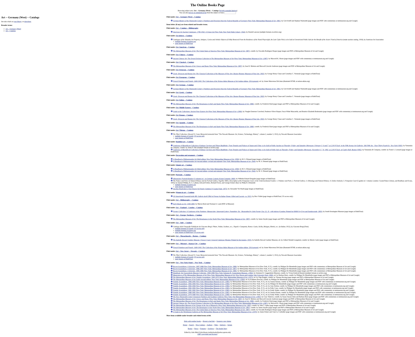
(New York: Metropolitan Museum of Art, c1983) (201, 288)
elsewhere (27, 21)
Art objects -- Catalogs (184, 36)
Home (185, 325)
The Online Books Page (207, 4)
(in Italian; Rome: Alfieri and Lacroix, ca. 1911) (212, 196)
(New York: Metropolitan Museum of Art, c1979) (215, 312)
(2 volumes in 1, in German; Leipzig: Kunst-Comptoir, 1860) (204, 179)
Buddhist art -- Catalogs (185, 142)
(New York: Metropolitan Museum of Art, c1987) (220, 58)
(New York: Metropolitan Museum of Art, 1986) (205, 271)
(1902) (267, 150)
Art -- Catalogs (11, 31)
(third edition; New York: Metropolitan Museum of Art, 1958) (206, 159)
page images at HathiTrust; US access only (189, 232)
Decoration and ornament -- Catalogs (189, 155)
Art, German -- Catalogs (185, 85)
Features (203, 329)
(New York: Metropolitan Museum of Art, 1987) (211, 51)
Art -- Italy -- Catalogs (184, 223)
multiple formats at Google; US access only (190, 136)
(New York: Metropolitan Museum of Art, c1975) (213, 277)
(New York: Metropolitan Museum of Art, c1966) (207, 111)
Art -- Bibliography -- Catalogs (187, 200)
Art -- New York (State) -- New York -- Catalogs (193, 263)
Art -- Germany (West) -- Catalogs (188, 17)
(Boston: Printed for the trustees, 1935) (212, 240)
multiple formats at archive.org (185, 41)
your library (18, 21)
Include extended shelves (228, 11)
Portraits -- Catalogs (183, 175)
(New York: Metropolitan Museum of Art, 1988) (213, 104)
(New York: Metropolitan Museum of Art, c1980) (201, 295)
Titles (216, 325)
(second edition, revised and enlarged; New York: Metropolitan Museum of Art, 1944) (214, 161)
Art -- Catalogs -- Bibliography (187, 28)
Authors (209, 325)
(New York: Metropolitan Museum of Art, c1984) (201, 284)
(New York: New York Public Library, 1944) (209, 32)
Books (190, 329)
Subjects (223, 325)
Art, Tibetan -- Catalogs (184, 130)
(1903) (287, 146)
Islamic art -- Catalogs (184, 165)
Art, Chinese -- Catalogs (184, 55)
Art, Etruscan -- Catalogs (185, 70)
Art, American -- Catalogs (185, 47)
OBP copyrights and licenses (207, 334)
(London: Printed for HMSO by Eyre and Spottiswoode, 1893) (247, 211)
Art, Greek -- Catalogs (184, 92)
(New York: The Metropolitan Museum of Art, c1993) (217, 297)
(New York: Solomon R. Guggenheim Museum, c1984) (213, 273)
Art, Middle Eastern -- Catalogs (187, 108)
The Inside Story (221, 329)
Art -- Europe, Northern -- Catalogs (189, 215)
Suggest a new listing (224, 321)
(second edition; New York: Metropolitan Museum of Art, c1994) (209, 279)
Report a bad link (209, 321)
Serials (229, 325)
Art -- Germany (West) (13, 29)
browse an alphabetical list (197, 13)
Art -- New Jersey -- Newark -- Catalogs (190, 251)
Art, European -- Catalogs (185, 77)
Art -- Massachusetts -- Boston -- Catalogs (191, 236)
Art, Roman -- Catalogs (184, 115)
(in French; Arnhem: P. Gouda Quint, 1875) (200, 189)
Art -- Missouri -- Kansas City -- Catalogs (191, 244)
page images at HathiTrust (184, 43)
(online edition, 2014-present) (215, 81)
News (196, 329)
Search (191, 325)
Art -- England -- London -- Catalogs (189, 208)
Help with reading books (192, 321)
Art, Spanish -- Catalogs (184, 123)
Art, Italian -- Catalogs (184, 100)
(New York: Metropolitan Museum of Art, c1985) (201, 282)
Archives (211, 329)
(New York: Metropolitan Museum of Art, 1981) (227, 21)
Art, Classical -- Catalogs (185, 62)
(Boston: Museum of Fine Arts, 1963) (218, 74)
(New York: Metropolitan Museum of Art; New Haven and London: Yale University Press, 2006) (223, 275)
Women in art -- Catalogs (185, 192)
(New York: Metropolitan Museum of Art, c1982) (201, 290)
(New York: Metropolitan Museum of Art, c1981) (201, 292)
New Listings (200, 325)
